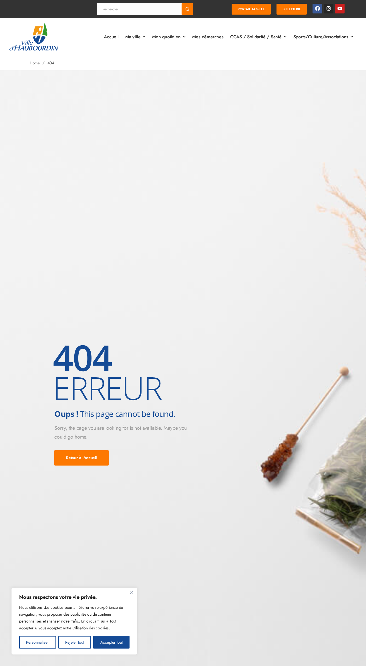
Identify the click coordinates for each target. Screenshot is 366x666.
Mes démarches (207, 36)
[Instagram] (328, 8)
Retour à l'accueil (81, 458)
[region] (74, 621)
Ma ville (132, 36)
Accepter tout (111, 642)
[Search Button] (187, 9)
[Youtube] (340, 8)
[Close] (131, 592)
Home (35, 63)
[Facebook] (317, 8)
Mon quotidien (166, 36)
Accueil (111, 36)
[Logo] (34, 37)
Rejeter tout (74, 642)
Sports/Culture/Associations (321, 36)
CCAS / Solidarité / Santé (256, 36)
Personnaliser (37, 642)
